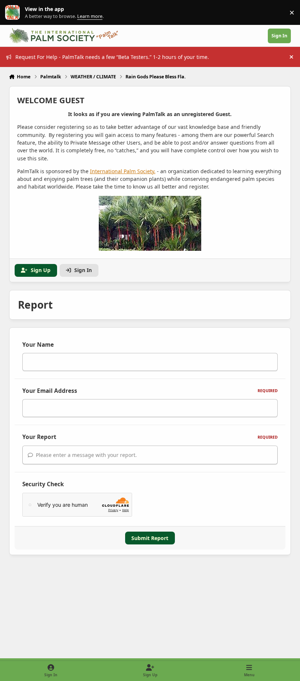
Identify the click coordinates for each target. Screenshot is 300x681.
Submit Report (149, 538)
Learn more (14, 12)
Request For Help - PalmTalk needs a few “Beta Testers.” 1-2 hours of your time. (112, 56)
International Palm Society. (122, 171)
